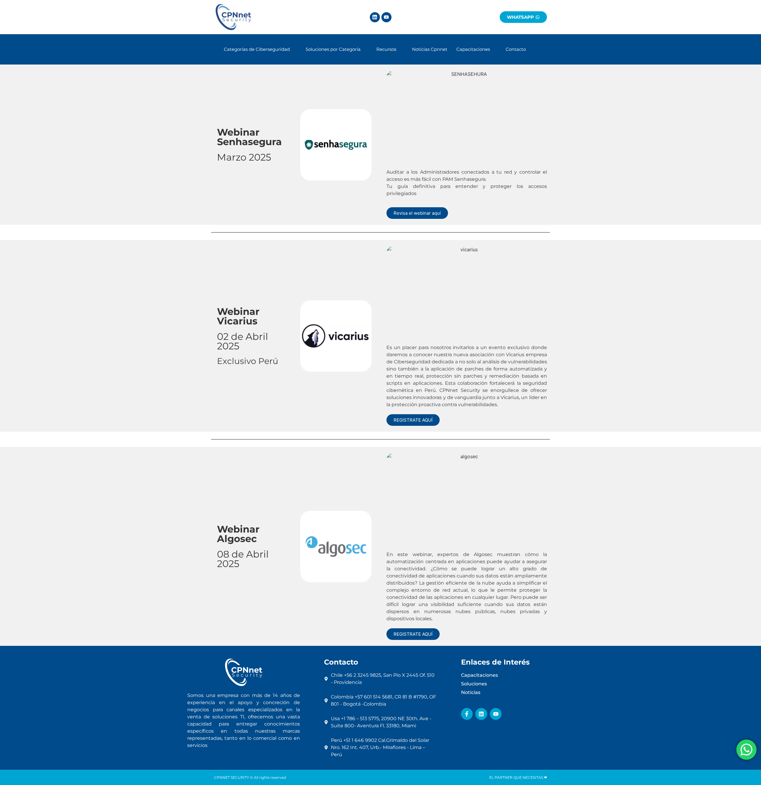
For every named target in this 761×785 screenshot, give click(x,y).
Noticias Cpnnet (429, 49)
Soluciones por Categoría (333, 49)
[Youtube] (386, 17)
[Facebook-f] (467, 714)
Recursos (386, 49)
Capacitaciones (473, 49)
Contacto (516, 49)
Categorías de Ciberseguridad (257, 49)
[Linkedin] (375, 17)
